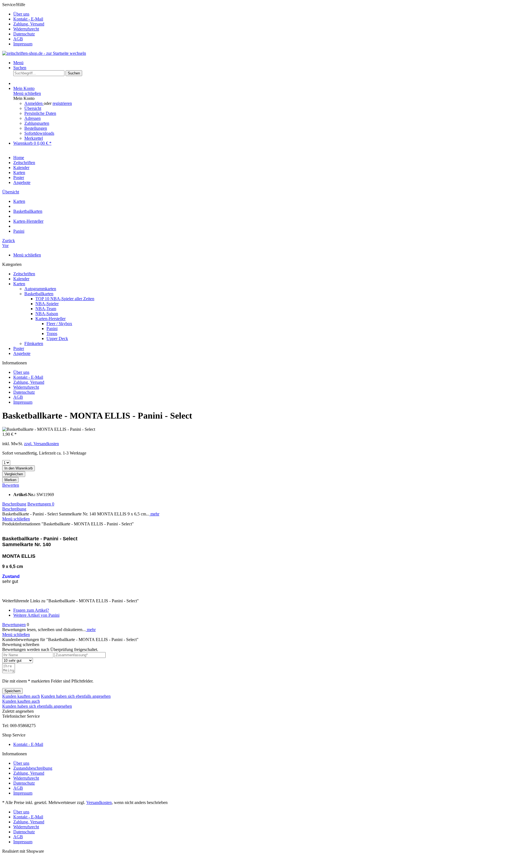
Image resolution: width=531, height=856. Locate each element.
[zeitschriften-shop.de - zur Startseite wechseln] (44, 53)
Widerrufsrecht (26, 29)
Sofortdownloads (39, 133)
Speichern (12, 691)
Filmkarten (33, 343)
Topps (51, 333)
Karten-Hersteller (50, 318)
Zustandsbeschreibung (32, 768)
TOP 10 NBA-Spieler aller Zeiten (64, 298)
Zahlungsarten (36, 123)
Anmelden (34, 103)
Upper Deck (57, 338)
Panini (52, 328)
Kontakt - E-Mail (28, 19)
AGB (18, 39)
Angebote (21, 353)
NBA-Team (45, 308)
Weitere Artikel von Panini (36, 615)
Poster (18, 348)
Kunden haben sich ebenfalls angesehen (76, 696)
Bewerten (10, 485)
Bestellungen (35, 128)
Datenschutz (24, 34)
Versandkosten (99, 802)
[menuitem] (271, 14)
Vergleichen (13, 474)
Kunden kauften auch (21, 696)
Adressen (32, 118)
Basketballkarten (38, 293)
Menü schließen (27, 93)
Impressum (22, 43)
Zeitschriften (24, 273)
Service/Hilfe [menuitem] (23, 24)
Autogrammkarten (40, 288)
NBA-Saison (46, 313)
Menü (18, 62)
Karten (19, 283)
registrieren (62, 103)
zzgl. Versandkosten (41, 443)
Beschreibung (14, 504)
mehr (154, 514)
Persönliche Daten (40, 113)
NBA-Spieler (47, 303)
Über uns (21, 14)
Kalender (21, 278)
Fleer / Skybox (59, 323)
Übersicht (32, 108)
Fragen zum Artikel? (31, 610)
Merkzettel (33, 138)
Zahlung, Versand (28, 24)
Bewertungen (40, 504)
